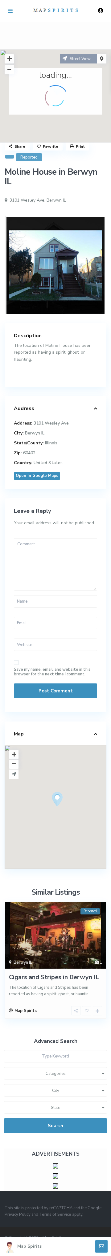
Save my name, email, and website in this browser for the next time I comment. (52, 672)
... (90, 994)
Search (55, 1126)
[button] (68, 810)
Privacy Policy (18, 1214)
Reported (29, 157)
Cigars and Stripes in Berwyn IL (54, 977)
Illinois (51, 443)
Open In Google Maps (37, 475)
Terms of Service (55, 1214)
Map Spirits (29, 1246)
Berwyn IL (56, 200)
